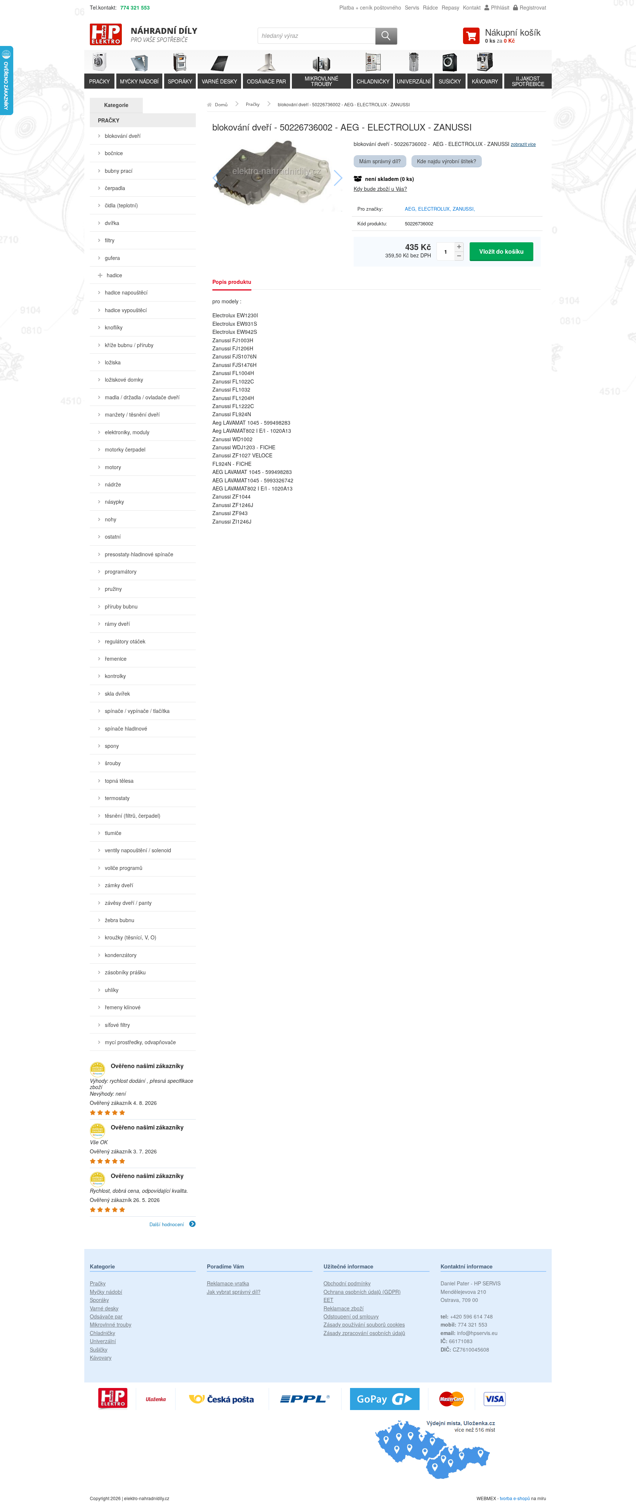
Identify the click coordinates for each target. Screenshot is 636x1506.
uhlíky (112, 989)
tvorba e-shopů (515, 1498)
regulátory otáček (125, 641)
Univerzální (103, 1341)
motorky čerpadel (125, 449)
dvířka (112, 222)
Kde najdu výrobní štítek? (446, 161)
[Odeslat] (386, 36)
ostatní (113, 536)
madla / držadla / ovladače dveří (142, 397)
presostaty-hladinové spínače (139, 554)
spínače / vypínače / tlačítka (137, 710)
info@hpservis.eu (469, 1333)
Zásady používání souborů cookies (364, 1324)
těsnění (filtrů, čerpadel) (132, 815)
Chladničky (102, 1333)
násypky (114, 501)
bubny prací (118, 170)
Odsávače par (106, 1316)
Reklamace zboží (344, 1308)
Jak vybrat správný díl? (234, 1291)
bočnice (114, 153)
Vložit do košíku (501, 251)
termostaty (117, 798)
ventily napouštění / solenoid (138, 850)
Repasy (450, 7)
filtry (109, 240)
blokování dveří (123, 135)
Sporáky (99, 1299)
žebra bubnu (119, 920)
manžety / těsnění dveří (132, 414)
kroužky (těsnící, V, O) (130, 937)
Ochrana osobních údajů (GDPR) (362, 1291)
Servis (412, 7)
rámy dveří (117, 623)
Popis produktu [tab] (231, 281)
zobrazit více (523, 144)
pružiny (113, 588)
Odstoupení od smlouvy (351, 1316)
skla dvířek (117, 693)
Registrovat (533, 7)
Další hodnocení (167, 1224)
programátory (121, 571)
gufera (112, 257)
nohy (110, 519)
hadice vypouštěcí (126, 310)
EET (328, 1299)
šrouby (113, 763)
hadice (114, 275)
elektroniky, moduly (127, 432)
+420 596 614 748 (467, 1316)
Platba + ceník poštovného (370, 7)
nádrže (113, 484)
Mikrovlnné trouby (110, 1324)
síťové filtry (117, 1024)
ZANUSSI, (464, 208)
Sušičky (98, 1349)
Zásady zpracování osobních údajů (364, 1333)
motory (113, 467)
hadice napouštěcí (126, 292)
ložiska (113, 362)
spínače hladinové (126, 728)
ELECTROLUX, (435, 208)
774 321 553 (135, 7)
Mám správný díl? (380, 161)
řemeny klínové (123, 1007)
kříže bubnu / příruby (129, 345)
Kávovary (101, 1357)
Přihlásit (500, 7)
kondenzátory (121, 955)
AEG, (411, 208)
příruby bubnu (121, 606)
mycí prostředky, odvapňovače (140, 1042)
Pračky (98, 1283)
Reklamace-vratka (228, 1283)
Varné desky (104, 1308)
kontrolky (115, 675)
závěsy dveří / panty (128, 902)
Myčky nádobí (106, 1291)
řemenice (116, 658)
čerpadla (115, 188)
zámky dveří (119, 885)
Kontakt (472, 7)
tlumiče (113, 832)
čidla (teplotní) (121, 205)
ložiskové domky (124, 379)
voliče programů (123, 867)
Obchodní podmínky (347, 1283)
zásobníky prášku (125, 972)
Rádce (430, 7)
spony (112, 745)
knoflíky (114, 327)
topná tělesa (119, 780)
